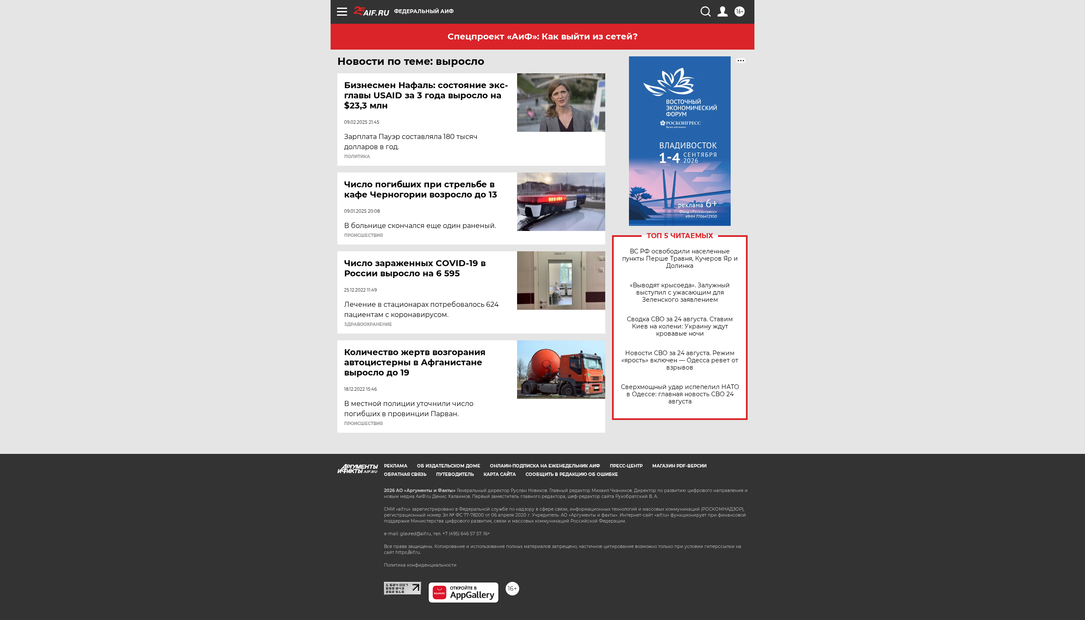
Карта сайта (500, 474)
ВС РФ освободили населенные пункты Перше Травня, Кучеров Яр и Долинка (680, 259)
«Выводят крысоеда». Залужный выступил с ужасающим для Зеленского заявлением (680, 292)
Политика (357, 157)
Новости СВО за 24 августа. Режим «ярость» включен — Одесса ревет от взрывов (679, 360)
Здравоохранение (368, 325)
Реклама (395, 466)
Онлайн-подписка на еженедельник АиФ (545, 466)
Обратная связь (405, 474)
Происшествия (363, 236)
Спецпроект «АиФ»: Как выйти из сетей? (543, 36)
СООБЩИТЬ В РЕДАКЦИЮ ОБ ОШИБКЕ (572, 474)
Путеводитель (455, 474)
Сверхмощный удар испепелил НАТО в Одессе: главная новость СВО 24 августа (680, 394)
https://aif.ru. (408, 552)
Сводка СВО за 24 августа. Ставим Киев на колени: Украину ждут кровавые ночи (680, 326)
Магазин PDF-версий (679, 466)
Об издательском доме (448, 466)
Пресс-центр (626, 466)
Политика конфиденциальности (420, 565)
